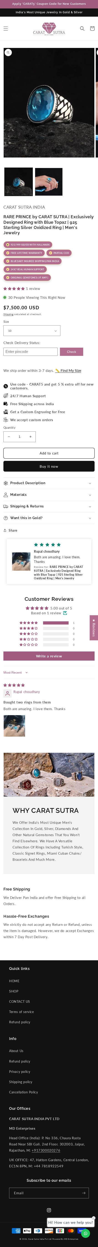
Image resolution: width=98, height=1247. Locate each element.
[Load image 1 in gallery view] (19, 182)
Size (6, 321)
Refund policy (19, 1022)
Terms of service (21, 1012)
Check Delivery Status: (21, 343)
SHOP (13, 991)
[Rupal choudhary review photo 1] (14, 726)
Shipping (8, 314)
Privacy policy (19, 1072)
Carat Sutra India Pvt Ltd (40, 1239)
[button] (6, 29)
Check (71, 352)
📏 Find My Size (68, 370)
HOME (14, 981)
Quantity (9, 427)
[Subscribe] (84, 1193)
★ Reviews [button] (94, 628)
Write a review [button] (49, 656)
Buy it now (49, 466)
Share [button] (13, 530)
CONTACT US (19, 1001)
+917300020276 (46, 1150)
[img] (14, 685)
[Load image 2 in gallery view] (49, 182)
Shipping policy (20, 1082)
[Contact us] (85, 1233)
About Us (16, 1051)
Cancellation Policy (23, 1092)
